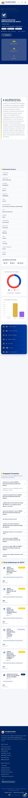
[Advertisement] (14, 80)
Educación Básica (7, 749)
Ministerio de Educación (7, 776)
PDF (6, 263)
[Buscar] (22, 2)
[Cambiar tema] (19, 2)
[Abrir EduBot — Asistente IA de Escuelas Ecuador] (25, 795)
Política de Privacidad (7, 772)
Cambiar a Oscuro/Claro (9, 781)
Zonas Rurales (5, 757)
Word (13, 263)
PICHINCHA (8, 9)
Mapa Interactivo (6, 767)
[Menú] (25, 2)
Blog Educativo (6, 759)
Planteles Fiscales (6, 753)
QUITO (14, 9)
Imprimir (21, 263)
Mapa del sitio (6, 774)
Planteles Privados (6, 755)
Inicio (4, 9)
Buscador (4, 765)
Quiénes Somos (6, 770)
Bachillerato (5, 751)
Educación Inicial (6, 746)
